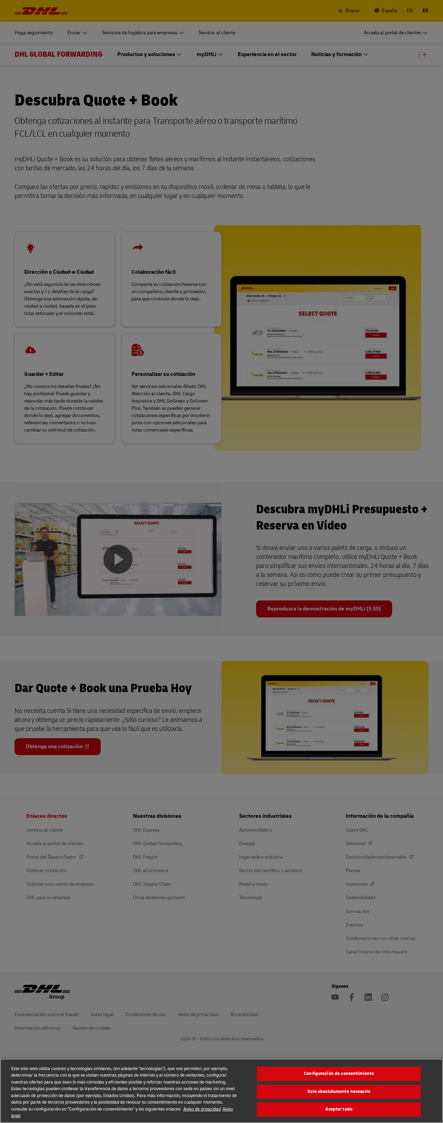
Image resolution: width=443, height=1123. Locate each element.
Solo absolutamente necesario (338, 1091)
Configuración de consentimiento (339, 1073)
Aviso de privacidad (202, 1109)
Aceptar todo (338, 1109)
